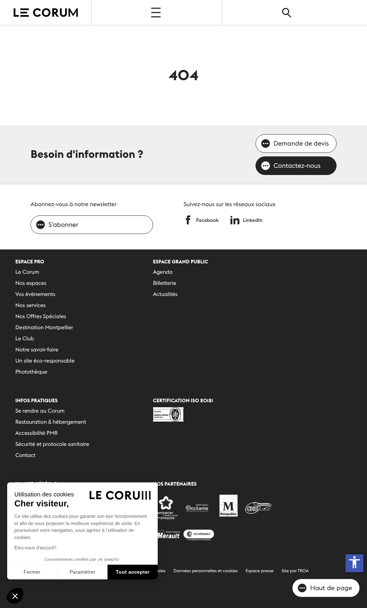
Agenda (163, 272)
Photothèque (31, 372)
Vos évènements (35, 294)
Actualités (165, 294)
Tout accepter (132, 572)
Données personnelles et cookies (205, 571)
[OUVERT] (156, 12)
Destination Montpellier (44, 327)
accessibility (354, 562)
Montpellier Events (46, 12)
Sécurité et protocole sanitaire (52, 444)
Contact (25, 455)
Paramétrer (82, 572)
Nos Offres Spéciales (40, 316)
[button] (15, 595)
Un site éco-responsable (45, 360)
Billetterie (164, 283)
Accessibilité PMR (36, 433)
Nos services (30, 305)
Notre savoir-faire (36, 349)
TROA (303, 571)
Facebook (207, 220)
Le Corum (27, 272)
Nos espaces (31, 283)
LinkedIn (253, 220)
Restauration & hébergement (50, 422)
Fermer (32, 572)
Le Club (24, 338)
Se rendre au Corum (40, 411)
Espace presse (260, 571)
